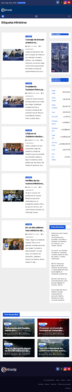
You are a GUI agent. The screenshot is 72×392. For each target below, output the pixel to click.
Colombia (28, 36)
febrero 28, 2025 (33, 93)
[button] (69, 16)
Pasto (57, 380)
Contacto (68, 388)
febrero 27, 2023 (33, 234)
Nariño (7, 325)
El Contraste (25, 333)
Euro (53, 112)
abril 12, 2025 (32, 46)
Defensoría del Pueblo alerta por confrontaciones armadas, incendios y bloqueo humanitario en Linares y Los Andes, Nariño (59, 239)
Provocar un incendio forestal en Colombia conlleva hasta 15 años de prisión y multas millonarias (59, 255)
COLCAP (55, 117)
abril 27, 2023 (32, 187)
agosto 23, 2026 (12, 333)
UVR (53, 150)
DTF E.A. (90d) (54, 157)
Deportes (53, 384)
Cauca (69, 380)
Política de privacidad (64, 384)
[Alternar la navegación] (36, 16)
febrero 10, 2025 (33, 140)
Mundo (47, 384)
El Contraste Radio (49, 380)
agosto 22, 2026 (12, 354)
